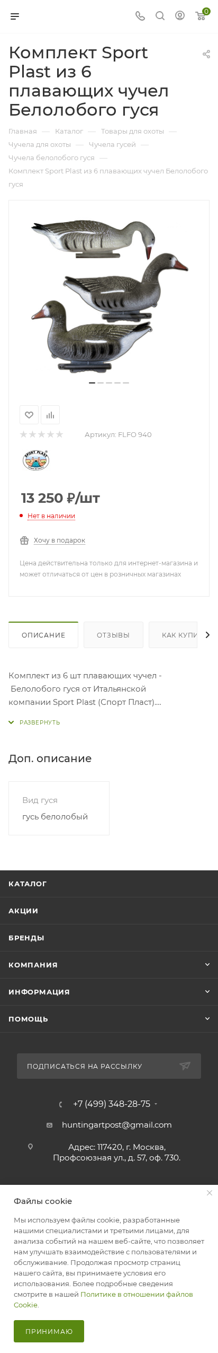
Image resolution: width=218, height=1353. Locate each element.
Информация (39, 992)
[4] (50, 434)
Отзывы (113, 635)
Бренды (26, 937)
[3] (41, 434)
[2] (32, 434)
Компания (33, 965)
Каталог (27, 883)
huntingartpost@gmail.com (117, 1125)
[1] (23, 434)
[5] (58, 434)
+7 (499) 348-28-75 (111, 1104)
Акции (23, 910)
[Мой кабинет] (180, 17)
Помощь (28, 1019)
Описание (43, 635)
